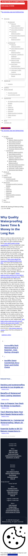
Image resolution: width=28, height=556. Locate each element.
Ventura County (13, 494)
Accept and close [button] (13, 554)
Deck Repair (12, 475)
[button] (2, 8)
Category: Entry (6, 335)
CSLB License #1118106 (13, 512)
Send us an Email (13, 454)
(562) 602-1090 (13, 452)
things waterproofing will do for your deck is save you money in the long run (12, 275)
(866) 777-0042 (13, 450)
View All (12, 479)
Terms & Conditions (13, 509)
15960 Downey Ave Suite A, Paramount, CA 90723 (13, 456)
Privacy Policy (13, 507)
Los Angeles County (13, 490)
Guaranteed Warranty (12, 510)
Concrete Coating (12, 477)
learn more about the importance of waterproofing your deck (11, 261)
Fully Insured (13, 505)
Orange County (12, 488)
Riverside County (12, 492)
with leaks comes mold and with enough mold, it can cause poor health (12, 321)
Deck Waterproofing (12, 471)
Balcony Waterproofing (13, 473)
